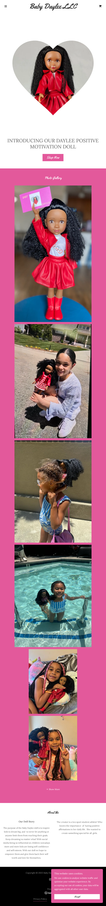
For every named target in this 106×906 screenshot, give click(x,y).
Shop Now (53, 157)
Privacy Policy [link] (40, 899)
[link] (53, 7)
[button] (10, 6)
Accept (77, 896)
